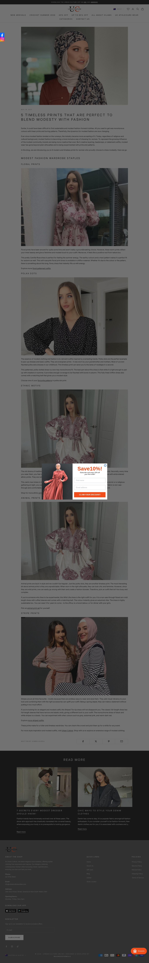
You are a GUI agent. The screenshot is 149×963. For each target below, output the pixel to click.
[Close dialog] (105, 465)
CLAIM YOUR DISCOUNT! (89, 495)
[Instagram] (2, 39)
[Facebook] (2, 35)
